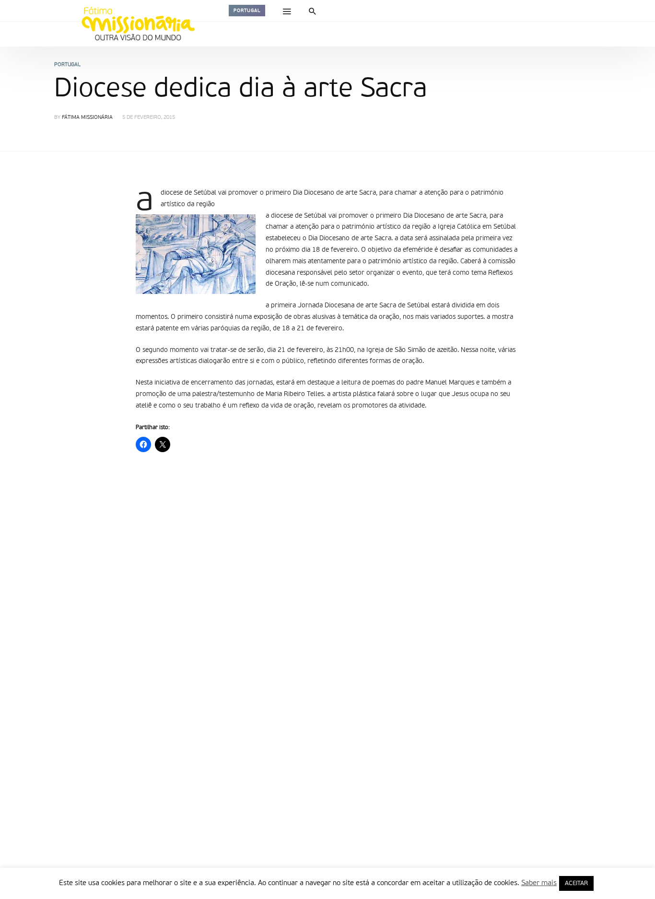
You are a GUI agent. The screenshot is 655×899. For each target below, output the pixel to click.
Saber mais (539, 883)
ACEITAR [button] (576, 883)
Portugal (247, 10)
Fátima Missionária (87, 117)
